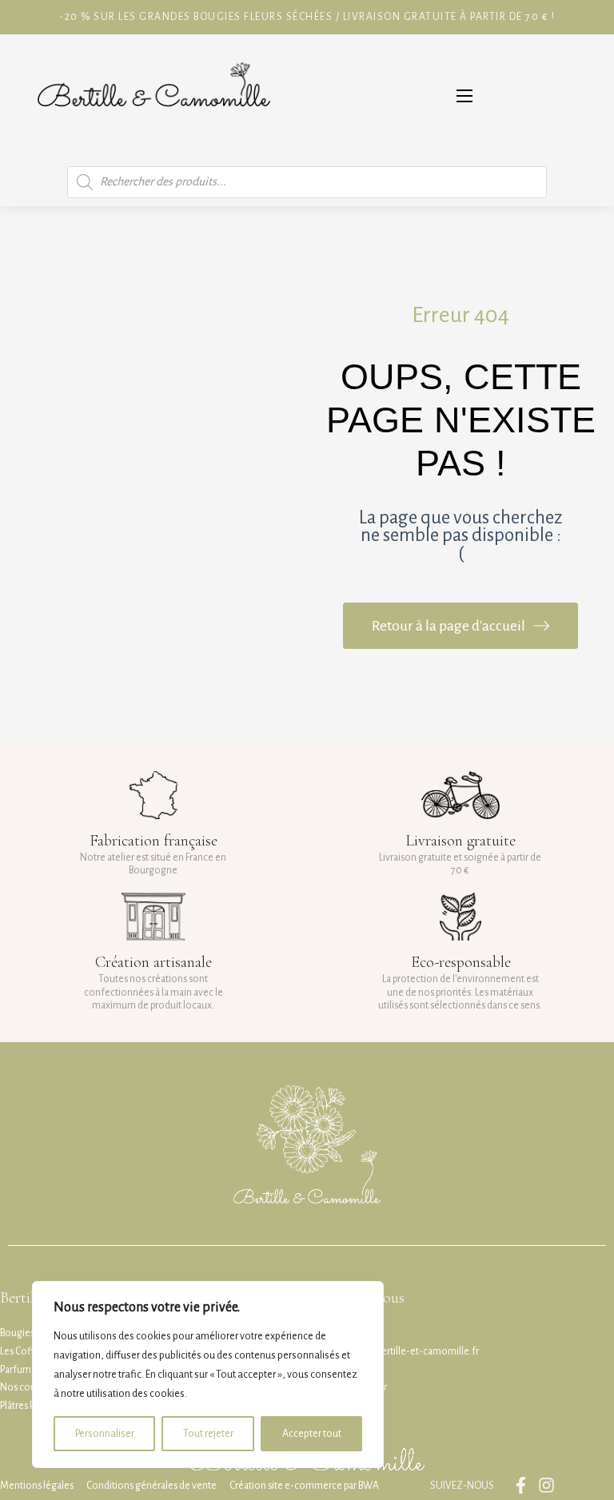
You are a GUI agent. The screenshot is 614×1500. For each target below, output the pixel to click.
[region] (208, 1374)
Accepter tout (311, 1433)
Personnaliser (104, 1433)
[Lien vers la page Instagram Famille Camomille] (550, 1485)
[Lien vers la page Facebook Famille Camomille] (524, 1485)
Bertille (22, 1297)
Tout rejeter (208, 1433)
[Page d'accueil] (153, 96)
